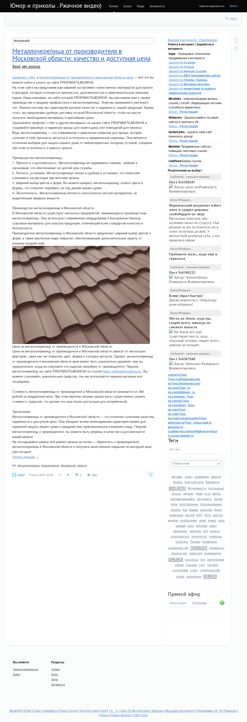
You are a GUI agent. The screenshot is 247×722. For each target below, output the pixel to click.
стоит (194, 570)
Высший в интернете (180, 710)
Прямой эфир (184, 594)
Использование (211, 504)
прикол (198, 546)
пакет (213, 525)
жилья (217, 493)
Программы (205, 710)
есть (208, 493)
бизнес (178, 482)
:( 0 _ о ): (114, 710)
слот (202, 565)
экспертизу (193, 576)
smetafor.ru (50, 710)
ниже (202, 520)
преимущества (178, 548)
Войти (233, 6)
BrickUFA (16, 710)
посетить (182, 541)
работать (195, 553)
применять (216, 548)
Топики (113, 6)
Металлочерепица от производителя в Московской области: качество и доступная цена (81, 54)
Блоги (127, 6)
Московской (68, 465)
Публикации (199, 603)
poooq (21, 474)
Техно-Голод (68, 710)
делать (176, 493)
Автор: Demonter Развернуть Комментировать (194, 363)
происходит (179, 553)
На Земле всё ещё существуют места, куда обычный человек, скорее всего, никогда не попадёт (194, 331)
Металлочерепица (28, 465)
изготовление (188, 504)
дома (199, 493)
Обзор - (183, 111)
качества (206, 510)
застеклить (204, 499)
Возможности (197, 488)
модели (173, 520)
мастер (218, 515)
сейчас (179, 565)
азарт (189, 476)
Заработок (182, 62)
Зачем (218, 499)
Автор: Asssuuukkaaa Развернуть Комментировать (192, 277)
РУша (103, 715)
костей (189, 515)
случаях (212, 565)
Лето (207, 515)
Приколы (230, 710)
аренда (216, 476)
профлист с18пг (24, 77)
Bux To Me (129, 710)
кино (96, 710)
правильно (209, 541)
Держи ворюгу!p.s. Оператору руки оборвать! (193, 300)
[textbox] (197, 463)
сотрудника (180, 570)
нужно (212, 520)
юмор (210, 575)
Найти (233, 18)
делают (188, 493)
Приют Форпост (121, 715)
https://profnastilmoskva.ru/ (122, 371)
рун (202, 559)
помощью (215, 536)
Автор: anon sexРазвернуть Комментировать (193, 186)
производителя (50, 465)
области (82, 465)
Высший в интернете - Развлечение (192, 40)
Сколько (191, 565)
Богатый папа (194, 482)
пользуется (199, 536)
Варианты (213, 482)
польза (215, 531)
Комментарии (178, 602)
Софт (37, 710)
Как (185, 510)
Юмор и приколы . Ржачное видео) (56, 5)
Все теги (175, 449)
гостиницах (216, 488)
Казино (176, 510)
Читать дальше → (25, 456)
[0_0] (218, 710)
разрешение (212, 553)
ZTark (27, 710)
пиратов (195, 531)
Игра (174, 504)
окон (191, 525)
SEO (138, 715)
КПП (199, 515)
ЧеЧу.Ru (85, 710)
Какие (193, 509)
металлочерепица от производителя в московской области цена (86, 77)
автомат (177, 476)
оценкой (201, 525)
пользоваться (180, 536)
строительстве (210, 570)
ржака (175, 558)
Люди (140, 6)
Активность (157, 6)
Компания (176, 515)
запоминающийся (182, 499)
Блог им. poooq (26, 66)
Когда (218, 510)
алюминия (202, 476)
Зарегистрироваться (211, 6)
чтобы (180, 576)
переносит (180, 531)
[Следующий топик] (236, 47)
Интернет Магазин (151, 710)
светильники (215, 559)
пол (205, 531)
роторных (192, 559)
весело (177, 487)
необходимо (188, 520)
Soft (103, 710)
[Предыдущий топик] (236, 39)
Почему (195, 541)
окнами (181, 525)
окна (221, 520)
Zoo (145, 715)
